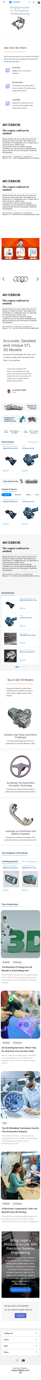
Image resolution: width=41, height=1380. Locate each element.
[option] (19, 380)
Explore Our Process (19, 1290)
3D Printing (6, 446)
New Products (32, 442)
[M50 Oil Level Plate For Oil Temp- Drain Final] (11, 656)
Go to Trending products (29, 861)
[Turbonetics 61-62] (11, 621)
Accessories (23, 633)
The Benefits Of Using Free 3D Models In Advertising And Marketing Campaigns (17, 969)
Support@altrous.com (20, 1371)
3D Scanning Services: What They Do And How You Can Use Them (19, 1049)
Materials (18, 495)
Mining (28, 495)
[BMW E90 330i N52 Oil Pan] (11, 604)
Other (23, 446)
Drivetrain (13, 866)
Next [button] (38, 380)
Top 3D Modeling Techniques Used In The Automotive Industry (20, 1130)
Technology (17, 962)
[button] (17, 666)
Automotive (13, 446)
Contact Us (20, 1315)
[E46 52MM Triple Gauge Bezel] (11, 639)
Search (29, 2)
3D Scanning (30, 650)
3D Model (6, 962)
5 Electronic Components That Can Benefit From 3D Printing (19, 1210)
